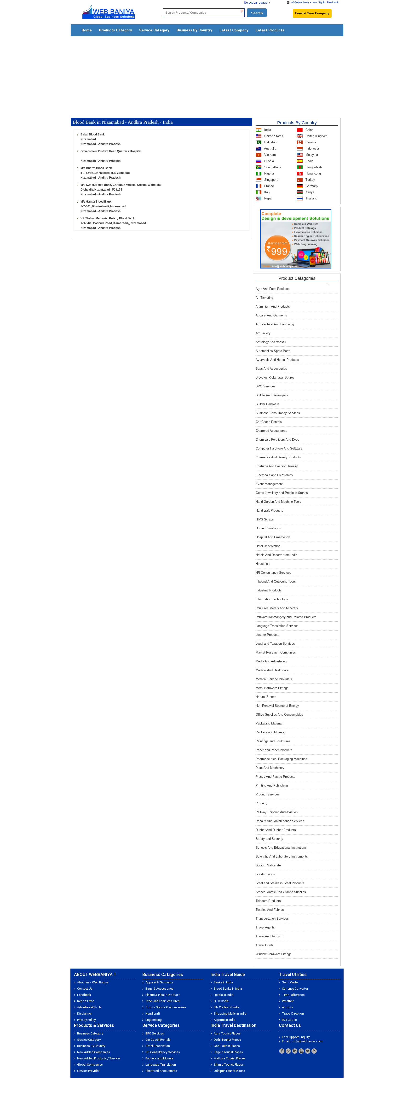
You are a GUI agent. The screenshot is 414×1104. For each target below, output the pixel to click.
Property (261, 803)
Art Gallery (263, 333)
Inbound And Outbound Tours (276, 581)
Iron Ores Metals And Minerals (277, 608)
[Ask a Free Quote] (295, 238)
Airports (287, 1007)
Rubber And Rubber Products (276, 830)
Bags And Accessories (271, 368)
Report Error (85, 1001)
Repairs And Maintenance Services (280, 821)
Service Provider (88, 1071)
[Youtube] (301, 1051)
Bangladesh (313, 167)
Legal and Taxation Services (275, 643)
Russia (268, 161)
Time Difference (293, 995)
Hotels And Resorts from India (276, 555)
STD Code (221, 1001)
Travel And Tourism (269, 936)
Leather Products (267, 635)
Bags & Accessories (159, 988)
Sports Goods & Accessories (165, 1007)
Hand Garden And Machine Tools (278, 501)
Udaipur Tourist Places (229, 1071)
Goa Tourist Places (227, 1046)
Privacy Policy (86, 1020)
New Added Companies (93, 1052)
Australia (269, 148)
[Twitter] (307, 1051)
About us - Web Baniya (92, 982)
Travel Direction (293, 1013)
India (267, 130)
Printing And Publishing (272, 785)
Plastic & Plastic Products (162, 995)
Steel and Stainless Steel (162, 1001)
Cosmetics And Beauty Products (278, 457)
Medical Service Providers (274, 679)
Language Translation (160, 1064)
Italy (266, 192)
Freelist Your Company (312, 13)
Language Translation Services (277, 626)
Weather (287, 1001)
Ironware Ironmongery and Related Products (286, 617)
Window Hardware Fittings (274, 954)
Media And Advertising (271, 661)
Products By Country (297, 122)
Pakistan (269, 142)
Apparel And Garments (271, 315)
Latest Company (233, 30)
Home (86, 30)
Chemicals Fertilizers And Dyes (277, 439)
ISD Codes (289, 1020)
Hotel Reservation (268, 546)
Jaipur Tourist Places (228, 1052)
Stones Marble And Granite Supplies (281, 892)
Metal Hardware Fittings (272, 688)
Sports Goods (265, 874)
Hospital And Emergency (273, 537)
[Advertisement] (207, 74)
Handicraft (152, 1013)
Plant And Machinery (270, 768)
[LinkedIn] (294, 1051)
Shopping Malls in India (230, 1013)
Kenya (309, 192)
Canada (310, 142)
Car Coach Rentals (269, 422)
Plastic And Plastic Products (275, 776)
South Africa (272, 167)
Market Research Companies (276, 652)
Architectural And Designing (275, 324)
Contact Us (84, 988)
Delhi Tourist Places (227, 1039)
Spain (309, 161)
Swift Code (290, 982)
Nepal (267, 198)
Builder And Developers (272, 395)
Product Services (268, 794)
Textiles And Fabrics (270, 909)
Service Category (154, 30)
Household (263, 564)
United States (273, 136)
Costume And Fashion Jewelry (277, 466)
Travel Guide (264, 945)
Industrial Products (269, 590)
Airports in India (224, 1020)
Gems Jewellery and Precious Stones (282, 493)
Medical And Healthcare (272, 670)
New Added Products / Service (98, 1058)
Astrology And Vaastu (271, 342)
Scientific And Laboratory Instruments (282, 856)
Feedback (333, 2)
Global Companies (90, 1064)
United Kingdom (316, 136)
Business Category (90, 1033)
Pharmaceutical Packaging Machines (281, 759)
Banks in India (223, 982)
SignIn (321, 2)
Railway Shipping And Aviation (277, 812)
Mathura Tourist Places (229, 1058)
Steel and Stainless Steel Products (280, 883)
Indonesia (312, 148)
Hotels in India (223, 995)
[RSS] (314, 1051)
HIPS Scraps (265, 519)
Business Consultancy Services (278, 413)
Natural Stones (266, 697)
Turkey (310, 179)
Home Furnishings (268, 528)
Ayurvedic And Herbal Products (277, 360)
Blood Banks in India (228, 988)
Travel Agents (265, 927)
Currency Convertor (295, 988)
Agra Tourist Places (227, 1033)
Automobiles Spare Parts (273, 351)
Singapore (270, 179)
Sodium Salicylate (268, 865)
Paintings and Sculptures (273, 741)
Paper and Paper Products (274, 750)
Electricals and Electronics (274, 475)
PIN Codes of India (226, 1007)
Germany (311, 186)
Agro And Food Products (273, 289)
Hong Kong (313, 173)
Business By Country (194, 30)
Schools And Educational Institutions (281, 847)
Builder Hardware (267, 404)
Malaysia (311, 155)
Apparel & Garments (159, 982)
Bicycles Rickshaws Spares (275, 377)
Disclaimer (84, 1013)
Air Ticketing (264, 297)
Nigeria (268, 173)
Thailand (311, 198)
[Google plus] (288, 1051)
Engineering (153, 1020)
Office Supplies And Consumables (279, 714)
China (309, 130)
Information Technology (272, 599)
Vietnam (269, 155)
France (268, 186)
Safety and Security (269, 839)
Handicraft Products (269, 510)
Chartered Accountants (271, 430)
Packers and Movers (270, 732)
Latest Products (270, 30)
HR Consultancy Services (273, 572)
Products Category (115, 30)
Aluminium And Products (273, 306)
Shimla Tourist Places (229, 1064)
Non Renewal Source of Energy (277, 705)
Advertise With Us (89, 1007)
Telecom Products (268, 901)
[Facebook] (281, 1051)
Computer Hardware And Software (279, 448)
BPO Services (266, 386)
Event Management (269, 484)
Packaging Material (269, 723)
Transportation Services (272, 918)
